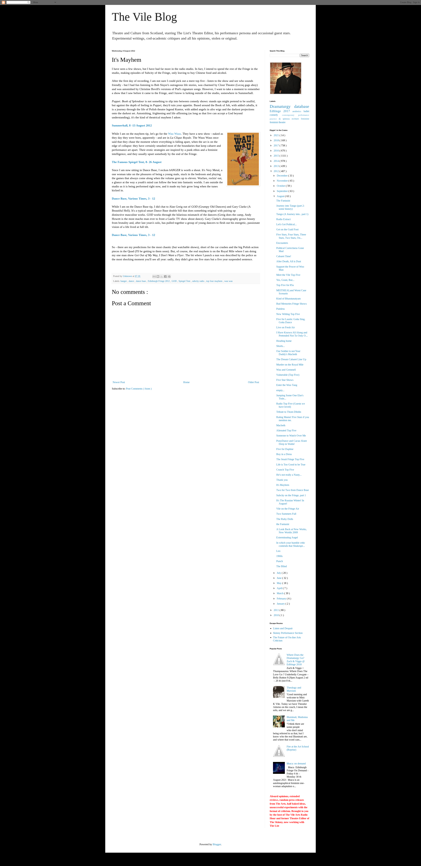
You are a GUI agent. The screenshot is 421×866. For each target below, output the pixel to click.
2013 (277, 166)
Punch (279, 561)
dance (132, 281)
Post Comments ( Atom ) (139, 388)
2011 (277, 610)
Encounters (282, 243)
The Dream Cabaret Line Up (291, 359)
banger (124, 281)
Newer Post (119, 382)
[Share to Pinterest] (169, 276)
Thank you (282, 479)
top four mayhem (214, 281)
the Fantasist (282, 524)
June (279, 578)
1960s (279, 556)
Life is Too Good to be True (290, 464)
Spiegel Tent (185, 281)
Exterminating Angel (287, 537)
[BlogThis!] (158, 276)
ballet (306, 111)
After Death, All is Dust (288, 261)
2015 (277, 155)
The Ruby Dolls (284, 519)
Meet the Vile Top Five (288, 274)
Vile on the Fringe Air (287, 508)
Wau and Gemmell (286, 369)
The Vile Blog (144, 16)
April (280, 588)
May (279, 583)
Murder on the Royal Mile (289, 364)
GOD (174, 281)
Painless (280, 308)
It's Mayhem (282, 485)
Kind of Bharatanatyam (288, 298)
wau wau (228, 281)
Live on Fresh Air (285, 327)
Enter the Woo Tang (286, 385)
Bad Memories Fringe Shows (291, 303)
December (282, 175)
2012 (277, 171)
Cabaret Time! (283, 256)
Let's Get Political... (286, 224)
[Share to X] (161, 276)
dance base (141, 281)
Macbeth (280, 425)
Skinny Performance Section (288, 633)
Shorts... (280, 346)
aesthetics (298, 111)
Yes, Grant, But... (285, 280)
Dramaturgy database (289, 106)
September (282, 191)
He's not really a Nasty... (289, 474)
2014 (277, 161)
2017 (277, 145)
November (282, 180)
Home (186, 382)
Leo (278, 551)
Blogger (217, 844)
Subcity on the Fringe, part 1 (291, 495)
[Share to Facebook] (165, 276)
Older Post (253, 382)
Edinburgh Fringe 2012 (159, 281)
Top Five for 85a (285, 285)
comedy (276, 114)
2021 (277, 135)
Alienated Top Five (286, 430)
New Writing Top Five (288, 314)
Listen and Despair (283, 628)
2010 (277, 615)
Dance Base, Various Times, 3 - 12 (133, 198)
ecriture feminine (300, 118)
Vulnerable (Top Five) (287, 374)
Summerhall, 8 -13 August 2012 (132, 125)
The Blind (281, 566)
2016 (277, 150)
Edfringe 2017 (281, 111)
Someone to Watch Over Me (291, 435)
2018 (277, 140)
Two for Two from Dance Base (292, 490)
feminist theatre (277, 122)
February (282, 598)
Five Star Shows (284, 380)
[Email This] (154, 276)
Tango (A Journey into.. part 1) (292, 214)
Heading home (284, 340)
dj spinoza (285, 118)
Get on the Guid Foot (287, 229)
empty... (280, 390)
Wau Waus (174, 133)
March (280, 593)
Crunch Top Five (285, 469)
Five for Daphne (284, 449)
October (281, 185)
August (281, 196)
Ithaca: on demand (296, 763)
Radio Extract (283, 219)
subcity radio (198, 281)
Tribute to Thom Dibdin (288, 411)
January (281, 603)
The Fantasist (283, 200)
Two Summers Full (286, 513)
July (279, 572)
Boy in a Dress (284, 454)
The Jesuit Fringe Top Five (290, 459)
